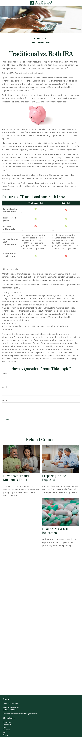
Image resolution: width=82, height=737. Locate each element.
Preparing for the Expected (54, 478)
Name (4, 373)
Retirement (7, 722)
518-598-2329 (13, 703)
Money (5, 735)
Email (4, 387)
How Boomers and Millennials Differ (16, 478)
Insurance (6, 730)
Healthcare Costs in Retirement (55, 531)
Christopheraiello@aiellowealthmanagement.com (20, 714)
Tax (4, 732)
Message (6, 400)
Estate (5, 727)
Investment (7, 725)
